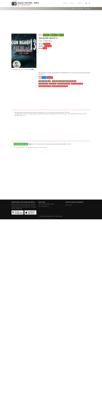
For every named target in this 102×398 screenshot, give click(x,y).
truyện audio (47, 43)
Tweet (61, 35)
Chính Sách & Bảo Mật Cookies (46, 204)
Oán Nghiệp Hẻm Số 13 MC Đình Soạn (59, 86)
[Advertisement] (51, 22)
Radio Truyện (68, 205)
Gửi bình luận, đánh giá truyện (20, 144)
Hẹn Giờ (44, 77)
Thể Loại (72, 3)
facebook (46, 35)
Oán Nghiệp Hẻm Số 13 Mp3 (44, 86)
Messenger (54, 35)
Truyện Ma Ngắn (52, 83)
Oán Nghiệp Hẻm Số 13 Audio (64, 83)
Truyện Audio (80, 8)
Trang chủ (65, 3)
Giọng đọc (79, 3)
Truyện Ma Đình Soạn (43, 83)
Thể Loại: (41, 43)
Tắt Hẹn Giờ (49, 77)
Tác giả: (40, 48)
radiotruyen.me (51, 216)
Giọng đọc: (41, 46)
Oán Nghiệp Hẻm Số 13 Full (76, 83)
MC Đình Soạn (47, 46)
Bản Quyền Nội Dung (43, 206)
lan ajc (45, 48)
